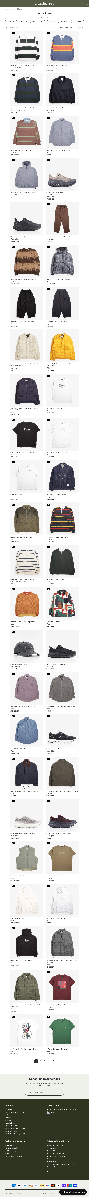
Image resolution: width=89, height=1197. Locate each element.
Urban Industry (16, 1193)
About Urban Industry (55, 1145)
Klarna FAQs (51, 1167)
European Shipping (11, 1148)
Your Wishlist (52, 1151)
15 (53, 1061)
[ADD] (40, 659)
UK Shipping (9, 1145)
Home (6, 9)
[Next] (57, 1061)
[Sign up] (61, 1092)
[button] (72, 27)
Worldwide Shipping (12, 1151)
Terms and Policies (44, 1193)
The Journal (51, 1148)
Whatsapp (54, 1113)
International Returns (13, 1156)
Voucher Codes (52, 1161)
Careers (49, 1159)
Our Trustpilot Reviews (56, 1156)
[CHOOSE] (40, 60)
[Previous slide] (13, 47)
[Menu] (2, 3)
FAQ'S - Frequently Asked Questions (60, 1164)
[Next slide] (39, 47)
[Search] (7, 3)
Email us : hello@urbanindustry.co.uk (61, 1109)
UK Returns (9, 1153)
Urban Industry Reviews (56, 1153)
